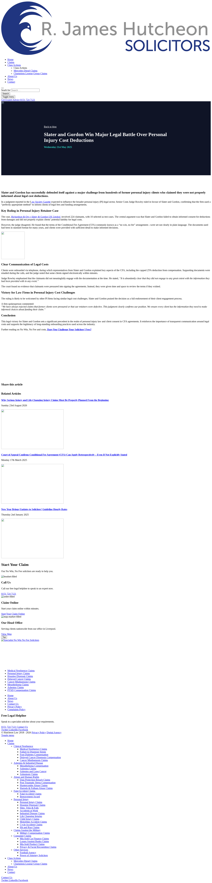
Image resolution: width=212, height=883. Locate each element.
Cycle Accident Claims (31, 824)
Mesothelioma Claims (18, 684)
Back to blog (50, 126)
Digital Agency (54, 732)
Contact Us (117, 365)
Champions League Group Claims (30, 73)
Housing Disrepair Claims (20, 676)
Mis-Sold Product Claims (32, 844)
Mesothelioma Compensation (34, 765)
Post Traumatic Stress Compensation (38, 782)
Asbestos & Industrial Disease (28, 763)
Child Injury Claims (29, 819)
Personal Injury (21, 799)
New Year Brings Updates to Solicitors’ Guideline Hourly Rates (34, 509)
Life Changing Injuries (31, 816)
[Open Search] (2, 88)
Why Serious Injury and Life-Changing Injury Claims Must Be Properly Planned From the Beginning (55, 400)
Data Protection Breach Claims (35, 779)
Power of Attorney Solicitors (34, 855)
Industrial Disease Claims (32, 813)
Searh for (5, 90)
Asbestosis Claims (29, 774)
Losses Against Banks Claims (34, 841)
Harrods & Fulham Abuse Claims (36, 788)
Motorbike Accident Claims (33, 821)
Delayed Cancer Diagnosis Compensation (40, 757)
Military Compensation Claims (35, 833)
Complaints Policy (16, 709)
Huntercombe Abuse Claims (33, 785)
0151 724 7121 (18, 99)
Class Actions (14, 65)
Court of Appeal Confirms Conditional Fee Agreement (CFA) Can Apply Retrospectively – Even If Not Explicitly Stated (64, 454)
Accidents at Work (29, 810)
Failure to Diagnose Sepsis (33, 751)
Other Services (21, 849)
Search (5, 93)
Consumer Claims (22, 835)
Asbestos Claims (15, 687)
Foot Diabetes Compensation (34, 754)
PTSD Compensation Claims (21, 690)
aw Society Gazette (41, 201)
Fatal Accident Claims (24, 791)
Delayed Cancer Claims (19, 679)
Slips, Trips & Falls (29, 807)
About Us (12, 76)
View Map (6, 634)
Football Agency (28, 852)
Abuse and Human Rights (26, 777)
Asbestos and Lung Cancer (33, 771)
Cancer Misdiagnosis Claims (21, 681)
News (10, 79)
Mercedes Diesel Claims (25, 70)
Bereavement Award (30, 796)
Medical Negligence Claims (21, 670)
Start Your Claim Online (13, 614)
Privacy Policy (14, 706)
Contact (11, 82)
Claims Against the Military (27, 830)
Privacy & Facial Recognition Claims (38, 847)
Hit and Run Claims (29, 827)
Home (10, 59)
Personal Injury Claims (18, 673)
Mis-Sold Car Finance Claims (34, 838)
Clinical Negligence (23, 746)
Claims (10, 62)
